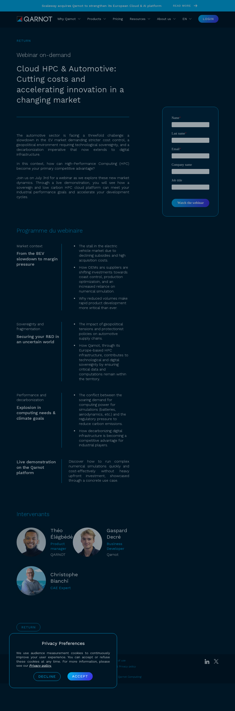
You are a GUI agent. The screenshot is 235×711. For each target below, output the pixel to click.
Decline (47, 676)
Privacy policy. (40, 665)
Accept (80, 676)
